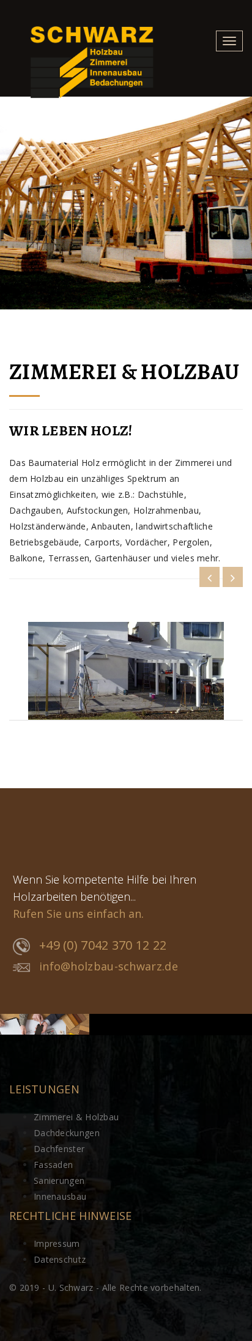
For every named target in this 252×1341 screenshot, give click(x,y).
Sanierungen (59, 1180)
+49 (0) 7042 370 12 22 (103, 945)
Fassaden (53, 1164)
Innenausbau (60, 1196)
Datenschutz (60, 1259)
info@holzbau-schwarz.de (108, 966)
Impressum (57, 1243)
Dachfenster (59, 1148)
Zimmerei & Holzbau (76, 1117)
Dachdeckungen (67, 1133)
